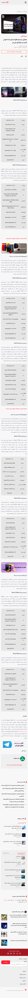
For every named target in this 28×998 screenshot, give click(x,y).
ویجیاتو (25, 11)
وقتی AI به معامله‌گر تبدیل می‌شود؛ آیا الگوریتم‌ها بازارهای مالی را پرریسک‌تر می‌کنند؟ (13, 800)
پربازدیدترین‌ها (21, 853)
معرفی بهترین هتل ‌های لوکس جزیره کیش (13, 870)
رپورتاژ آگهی (19, 11)
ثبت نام (15, 900)
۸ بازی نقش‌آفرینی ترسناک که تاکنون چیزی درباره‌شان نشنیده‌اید (13, 834)
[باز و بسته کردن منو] (25, 2)
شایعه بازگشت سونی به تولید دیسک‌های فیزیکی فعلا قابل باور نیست (12, 842)
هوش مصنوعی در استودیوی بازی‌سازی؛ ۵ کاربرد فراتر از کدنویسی (12, 795)
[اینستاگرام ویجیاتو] (20, 953)
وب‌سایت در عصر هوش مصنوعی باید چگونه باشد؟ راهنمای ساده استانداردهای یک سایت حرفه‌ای (13, 806)
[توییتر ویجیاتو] (14, 953)
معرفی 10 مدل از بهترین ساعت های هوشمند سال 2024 (12, 863)
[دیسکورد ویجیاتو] (8, 953)
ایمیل (25, 961)
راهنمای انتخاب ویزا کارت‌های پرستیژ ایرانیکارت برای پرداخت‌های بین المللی (13, 790)
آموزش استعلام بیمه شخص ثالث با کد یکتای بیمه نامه (12, 785)
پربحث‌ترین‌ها (6, 853)
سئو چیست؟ (18, 856)
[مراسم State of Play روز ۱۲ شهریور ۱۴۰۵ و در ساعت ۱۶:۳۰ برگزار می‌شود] (24, 827)
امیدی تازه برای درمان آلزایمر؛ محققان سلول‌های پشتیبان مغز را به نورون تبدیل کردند (19, 925)
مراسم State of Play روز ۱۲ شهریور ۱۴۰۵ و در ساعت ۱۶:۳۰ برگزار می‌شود (12, 827)
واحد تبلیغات (21, 46)
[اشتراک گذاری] (22, 56)
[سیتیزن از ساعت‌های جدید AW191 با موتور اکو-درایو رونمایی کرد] (4, 934)
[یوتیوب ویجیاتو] (11, 953)
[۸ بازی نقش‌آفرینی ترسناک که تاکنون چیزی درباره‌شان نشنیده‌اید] (24, 835)
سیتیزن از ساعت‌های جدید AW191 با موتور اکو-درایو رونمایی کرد (18, 933)
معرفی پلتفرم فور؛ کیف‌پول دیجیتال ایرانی (18, 940)
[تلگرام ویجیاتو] (17, 953)
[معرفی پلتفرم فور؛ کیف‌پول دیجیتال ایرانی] (4, 943)
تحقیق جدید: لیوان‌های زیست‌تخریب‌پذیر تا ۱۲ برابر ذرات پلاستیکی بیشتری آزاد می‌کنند (18, 916)
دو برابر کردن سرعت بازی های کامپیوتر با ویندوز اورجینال (13, 876)
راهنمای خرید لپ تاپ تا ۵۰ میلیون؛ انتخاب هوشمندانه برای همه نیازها (12, 884)
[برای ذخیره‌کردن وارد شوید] (26, 56)
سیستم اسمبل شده (23, 731)
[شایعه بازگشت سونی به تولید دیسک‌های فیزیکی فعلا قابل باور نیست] (24, 843)
